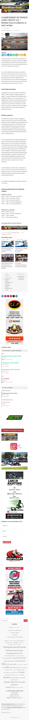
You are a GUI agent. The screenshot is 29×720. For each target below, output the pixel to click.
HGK (3, 667)
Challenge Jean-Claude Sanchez (14, 644)
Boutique (15, 634)
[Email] (16, 55)
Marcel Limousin (20, 669)
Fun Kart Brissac (20, 664)
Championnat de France (6, 234)
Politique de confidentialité (15, 630)
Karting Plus (6, 669)
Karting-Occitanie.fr (6, 712)
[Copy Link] (22, 55)
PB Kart (16, 672)
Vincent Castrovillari (19, 687)
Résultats (6, 677)
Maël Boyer (6, 672)
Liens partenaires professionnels (15, 637)
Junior (19, 667)
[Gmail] (19, 55)
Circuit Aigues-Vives (10, 655)
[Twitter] (5, 55)
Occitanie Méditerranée (14, 232)
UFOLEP (8, 687)
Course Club (20, 661)
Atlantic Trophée (9, 642)
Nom (4, 531)
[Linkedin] (8, 55)
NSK (11, 672)
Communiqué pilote (7, 658)
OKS (13, 672)
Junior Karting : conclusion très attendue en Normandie (21, 250)
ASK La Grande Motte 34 (18, 640)
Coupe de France (9, 661)
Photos (22, 672)
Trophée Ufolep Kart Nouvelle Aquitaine (14, 683)
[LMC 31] (14, 495)
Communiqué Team (19, 658)
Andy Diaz (6, 640)
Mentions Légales (15, 632)
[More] (25, 55)
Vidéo (13, 687)
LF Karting (14, 669)
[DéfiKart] (14, 555)
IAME (7, 667)
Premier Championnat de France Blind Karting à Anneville (7, 250)
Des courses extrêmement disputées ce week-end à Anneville (20, 265)
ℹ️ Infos (3, 359)
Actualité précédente (8, 282)
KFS (11, 669)
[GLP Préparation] (14, 321)
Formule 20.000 (11, 664)
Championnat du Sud (14, 653)
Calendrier (16, 642)
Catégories (21, 642)
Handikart (25, 664)
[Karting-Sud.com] (14, 2)
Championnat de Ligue (14, 650)
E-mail (5, 536)
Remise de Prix (17, 675)
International (13, 667)
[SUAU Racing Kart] (14, 418)
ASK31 (11, 640)
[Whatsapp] (14, 55)
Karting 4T (24, 667)
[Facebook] (3, 55)
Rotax (22, 675)
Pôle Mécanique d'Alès (9, 675)
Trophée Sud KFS (14, 679)
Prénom (5, 525)
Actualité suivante (20, 276)
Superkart (23, 677)
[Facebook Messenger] (11, 55)
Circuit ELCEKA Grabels (20, 655)
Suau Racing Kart (15, 677)
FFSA (8, 232)
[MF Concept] (14, 590)
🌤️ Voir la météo (9, 359)
